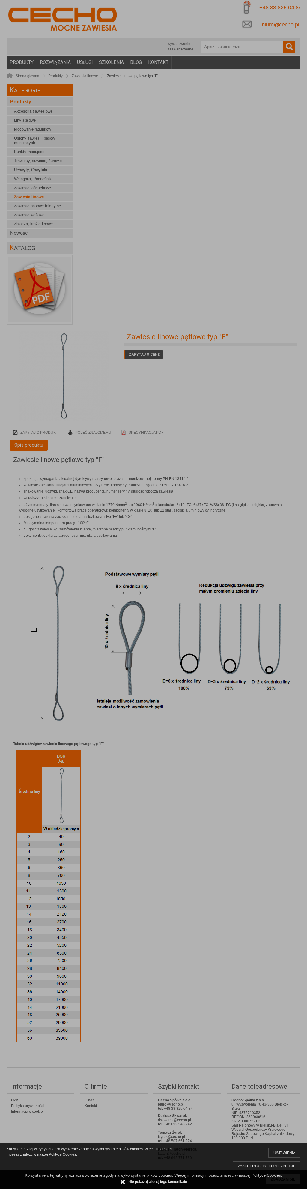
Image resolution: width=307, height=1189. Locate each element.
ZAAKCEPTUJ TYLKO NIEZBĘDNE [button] (266, 1166)
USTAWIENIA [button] (284, 1153)
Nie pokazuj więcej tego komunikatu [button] (157, 1182)
